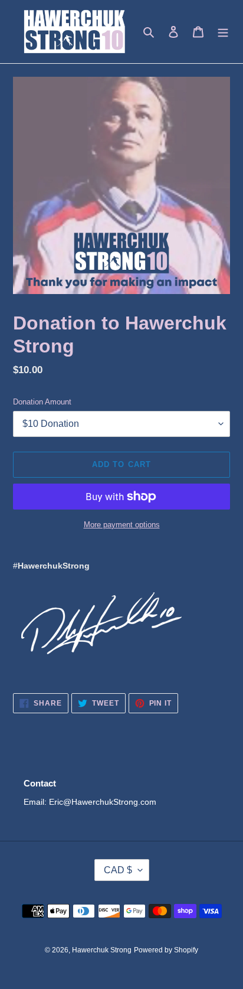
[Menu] (223, 31)
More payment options (122, 524)
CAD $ (118, 870)
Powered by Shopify (166, 950)
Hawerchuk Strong (102, 950)
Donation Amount (42, 401)
